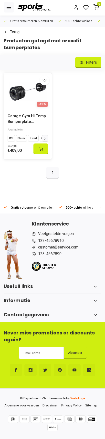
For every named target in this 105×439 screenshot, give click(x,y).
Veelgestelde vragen (56, 233)
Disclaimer (50, 405)
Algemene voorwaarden (21, 405)
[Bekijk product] (40, 148)
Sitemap (91, 405)
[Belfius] (52, 427)
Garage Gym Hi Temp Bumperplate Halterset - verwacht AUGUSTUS (27, 119)
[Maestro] (80, 419)
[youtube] (74, 370)
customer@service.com (58, 247)
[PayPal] (58, 419)
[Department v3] (35, 7)
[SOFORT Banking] (47, 419)
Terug (15, 32)
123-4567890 (50, 253)
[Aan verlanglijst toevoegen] (44, 80)
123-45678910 (51, 240)
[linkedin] (89, 370)
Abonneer (75, 353)
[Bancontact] (36, 419)
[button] (45, 138)
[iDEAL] (13, 419)
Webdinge (77, 398)
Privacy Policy (71, 405)
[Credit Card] (69, 419)
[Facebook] (16, 370)
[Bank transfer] (24, 419)
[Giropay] (92, 419)
